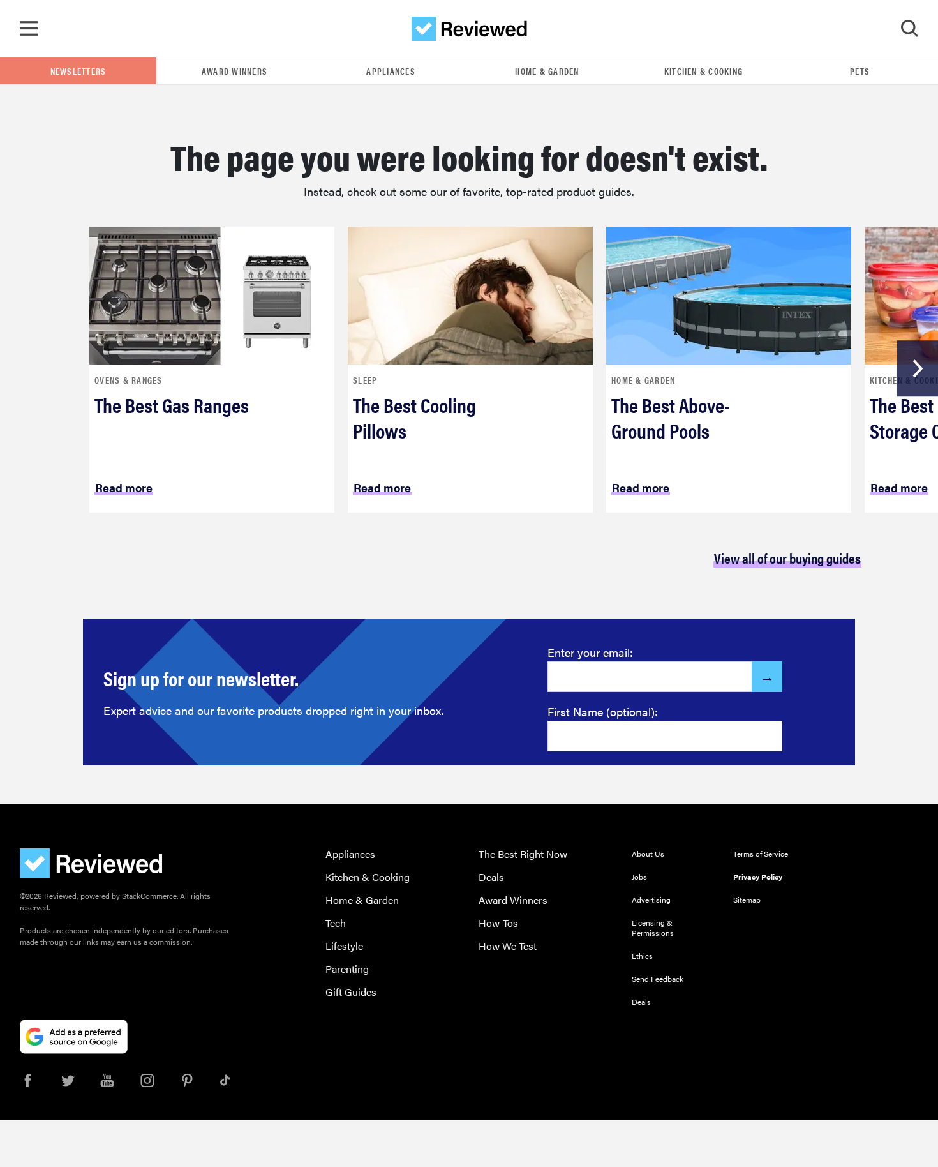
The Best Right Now (523, 854)
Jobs (639, 876)
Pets (860, 70)
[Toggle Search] (909, 29)
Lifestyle (344, 945)
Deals (491, 877)
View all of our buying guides (787, 558)
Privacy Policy (757, 876)
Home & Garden (547, 70)
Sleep (365, 380)
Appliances (390, 70)
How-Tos (498, 922)
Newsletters (78, 70)
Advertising (651, 899)
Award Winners (234, 70)
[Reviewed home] (469, 29)
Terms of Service (760, 853)
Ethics (642, 955)
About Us (648, 853)
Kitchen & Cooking (703, 70)
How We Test (508, 945)
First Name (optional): (602, 711)
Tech (335, 922)
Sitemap (747, 899)
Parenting (347, 968)
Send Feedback (657, 978)
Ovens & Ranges (128, 380)
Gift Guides (350, 991)
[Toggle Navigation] (29, 29)
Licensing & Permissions (653, 927)
